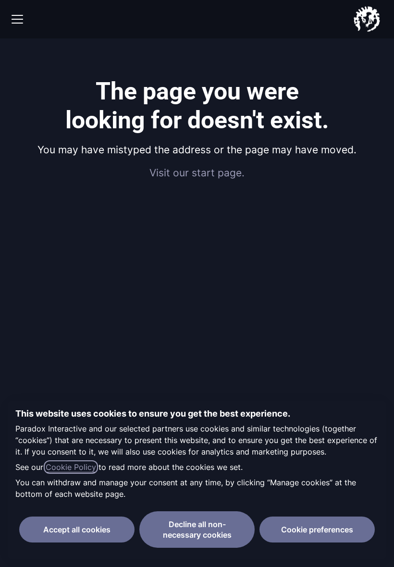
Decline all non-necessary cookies (197, 529)
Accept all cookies (77, 529)
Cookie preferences (317, 529)
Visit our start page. (197, 173)
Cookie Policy (71, 467)
